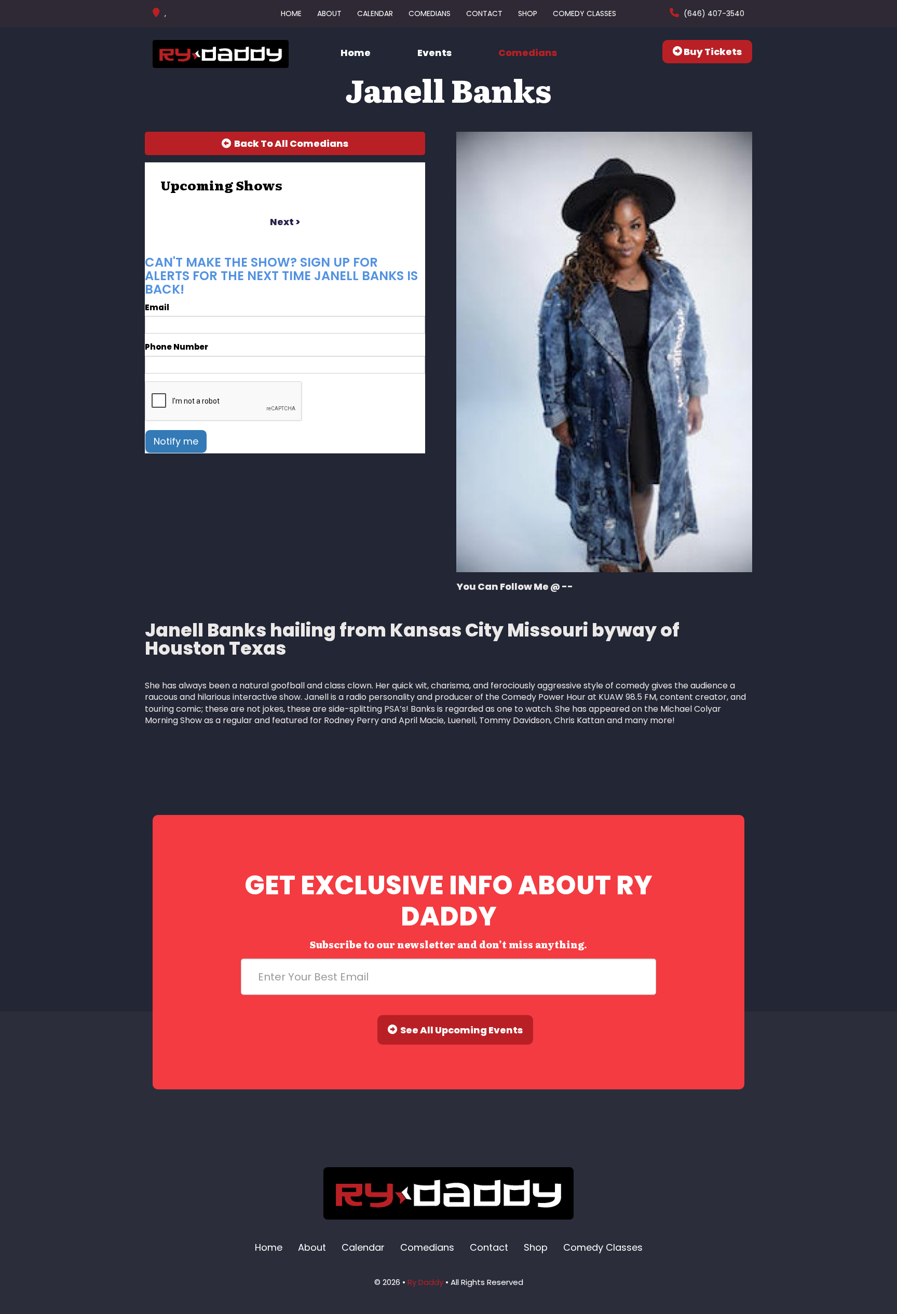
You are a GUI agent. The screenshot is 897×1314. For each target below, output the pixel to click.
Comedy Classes (584, 13)
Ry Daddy (425, 1282)
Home (291, 13)
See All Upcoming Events (460, 1029)
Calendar (375, 13)
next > (285, 221)
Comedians (430, 13)
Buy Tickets (712, 51)
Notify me (176, 441)
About (329, 13)
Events (434, 52)
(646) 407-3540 (713, 13)
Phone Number (176, 346)
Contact (484, 13)
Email (157, 307)
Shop (527, 13)
